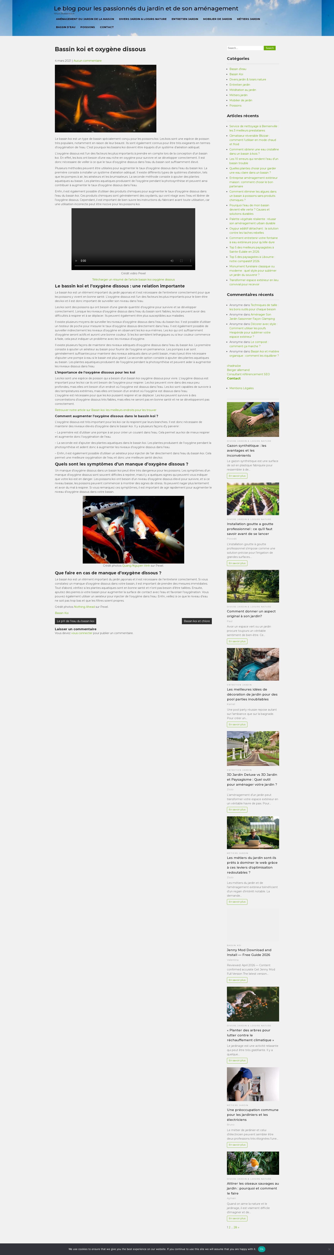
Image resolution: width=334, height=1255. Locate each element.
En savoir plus (237, 475)
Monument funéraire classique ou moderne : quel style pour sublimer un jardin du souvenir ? (252, 271)
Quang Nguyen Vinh (136, 565)
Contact (107, 27)
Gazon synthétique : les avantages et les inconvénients (246, 450)
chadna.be (234, 365)
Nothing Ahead (84, 607)
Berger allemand (238, 370)
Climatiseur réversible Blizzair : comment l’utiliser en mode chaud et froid (252, 140)
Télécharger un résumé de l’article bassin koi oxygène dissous (133, 279)
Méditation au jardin (242, 90)
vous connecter (81, 633)
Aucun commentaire (88, 60)
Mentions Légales (241, 388)
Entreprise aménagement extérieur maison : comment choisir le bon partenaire (253, 182)
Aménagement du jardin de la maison (85, 18)
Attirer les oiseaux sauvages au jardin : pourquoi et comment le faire (253, 1188)
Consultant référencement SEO (248, 374)
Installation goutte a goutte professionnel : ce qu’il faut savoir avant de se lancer (250, 528)
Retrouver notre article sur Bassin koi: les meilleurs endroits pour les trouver (105, 410)
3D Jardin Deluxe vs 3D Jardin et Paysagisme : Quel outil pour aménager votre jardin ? (252, 779)
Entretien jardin (185, 18)
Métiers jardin (248, 18)
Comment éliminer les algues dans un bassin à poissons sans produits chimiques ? (252, 196)
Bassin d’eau (65, 27)
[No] (329, 1249)
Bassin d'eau (237, 69)
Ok (261, 1249)
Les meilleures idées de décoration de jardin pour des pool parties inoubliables (252, 694)
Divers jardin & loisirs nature (143, 18)
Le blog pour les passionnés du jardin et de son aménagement (146, 8)
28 (235, 1227)
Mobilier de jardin (217, 18)
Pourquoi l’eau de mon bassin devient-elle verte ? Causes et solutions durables (249, 210)
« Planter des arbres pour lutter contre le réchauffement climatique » (250, 1035)
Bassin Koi (62, 613)
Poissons (87, 27)
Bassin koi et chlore (197, 621)
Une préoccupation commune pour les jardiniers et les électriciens (253, 1114)
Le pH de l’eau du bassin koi (75, 621)
